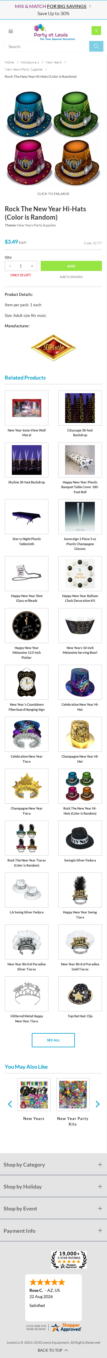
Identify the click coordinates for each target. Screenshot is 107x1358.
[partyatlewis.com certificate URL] (53, 1326)
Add (71, 266)
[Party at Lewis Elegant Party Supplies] (53, 30)
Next (97, 1104)
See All (53, 1040)
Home (9, 62)
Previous (10, 1104)
